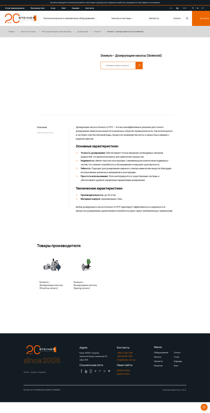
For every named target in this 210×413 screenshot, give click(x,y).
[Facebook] (192, 8)
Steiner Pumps (123, 370)
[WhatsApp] (104, 371)
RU (177, 8)
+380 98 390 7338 (124, 356)
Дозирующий (82, 31)
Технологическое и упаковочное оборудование (69, 18)
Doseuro (97, 31)
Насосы (157, 357)
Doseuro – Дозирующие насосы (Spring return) (85, 285)
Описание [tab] (42, 127)
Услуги (177, 18)
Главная (11, 31)
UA (171, 8)
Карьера (75, 8)
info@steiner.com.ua (126, 359)
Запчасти (154, 18)
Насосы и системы (121, 18)
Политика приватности (172, 390)
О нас (53, 8)
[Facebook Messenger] (109, 371)
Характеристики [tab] (45, 132)
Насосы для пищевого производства (56, 31)
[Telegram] (95, 371)
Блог (64, 8)
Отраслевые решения (14, 8)
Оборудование (161, 352)
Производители (37, 8)
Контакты (89, 8)
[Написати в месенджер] (204, 407)
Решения (158, 365)
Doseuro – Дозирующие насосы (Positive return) (51, 285)
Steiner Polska (123, 374)
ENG (185, 8)
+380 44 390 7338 (124, 353)
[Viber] (100, 371)
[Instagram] (202, 8)
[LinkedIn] (197, 8)
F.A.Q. (184, 390)
